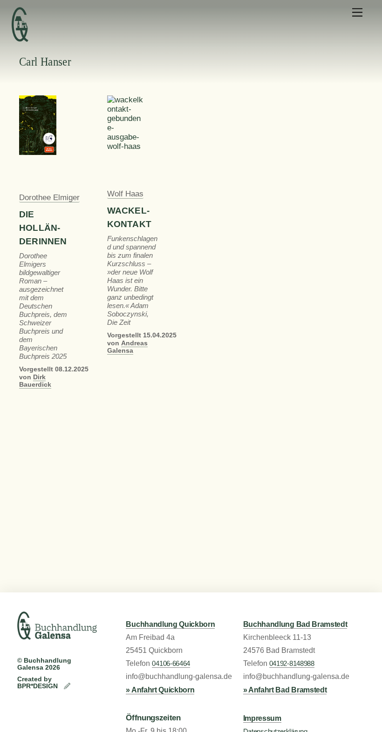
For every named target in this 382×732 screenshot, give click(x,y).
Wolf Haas (125, 193)
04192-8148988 (291, 663)
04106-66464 (171, 663)
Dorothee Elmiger (49, 197)
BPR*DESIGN (38, 686)
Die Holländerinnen (43, 227)
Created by (34, 679)
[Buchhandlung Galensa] (57, 636)
